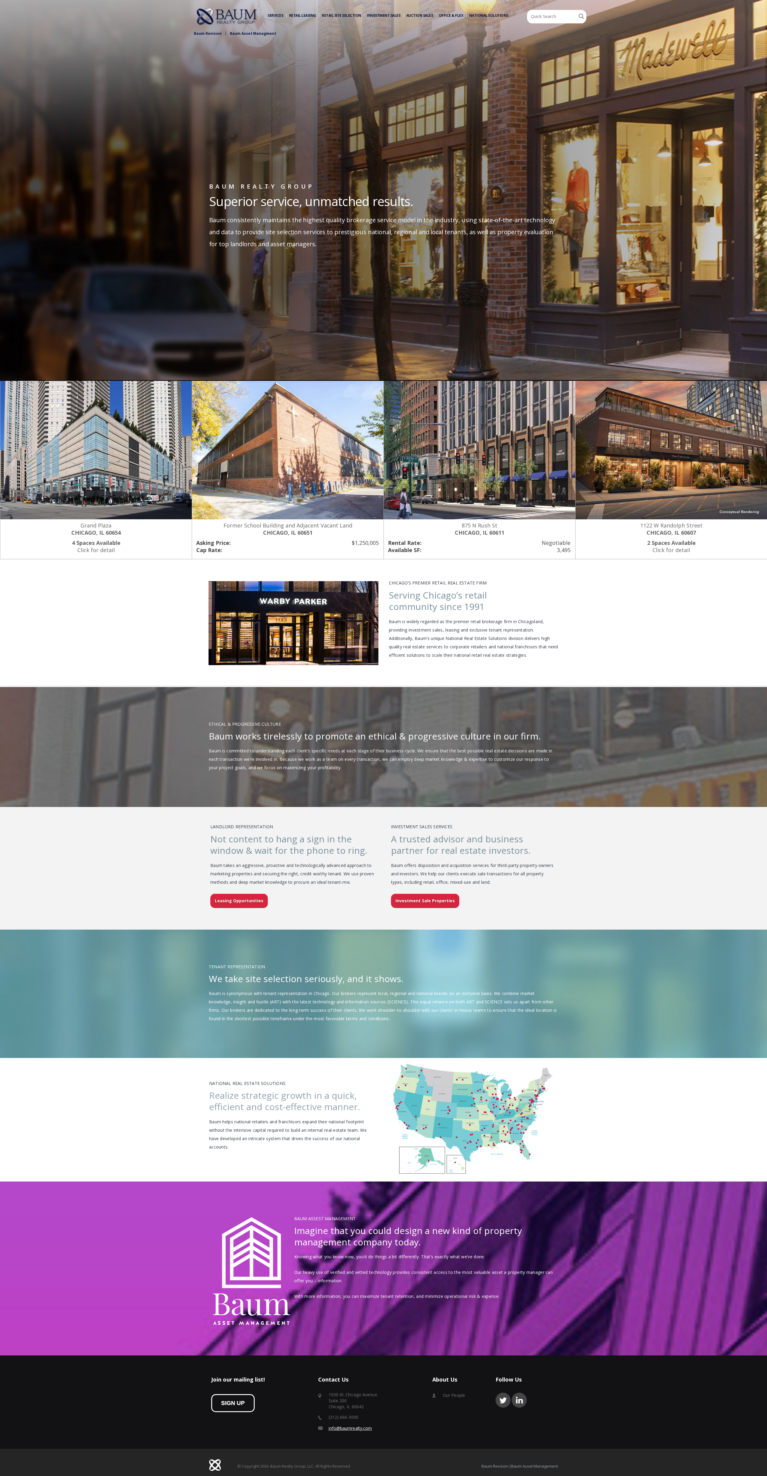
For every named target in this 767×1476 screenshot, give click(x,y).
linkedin (519, 1400)
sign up (233, 1403)
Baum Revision (208, 33)
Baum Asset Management (534, 1466)
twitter (503, 1400)
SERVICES (275, 15)
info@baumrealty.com (350, 1428)
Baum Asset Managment (253, 33)
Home (227, 17)
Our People (454, 1395)
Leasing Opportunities (239, 901)
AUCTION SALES (419, 15)
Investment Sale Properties (425, 901)
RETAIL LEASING (302, 15)
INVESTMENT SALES (383, 15)
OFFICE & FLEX (451, 15)
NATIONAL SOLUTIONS (488, 15)
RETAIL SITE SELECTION (341, 15)
